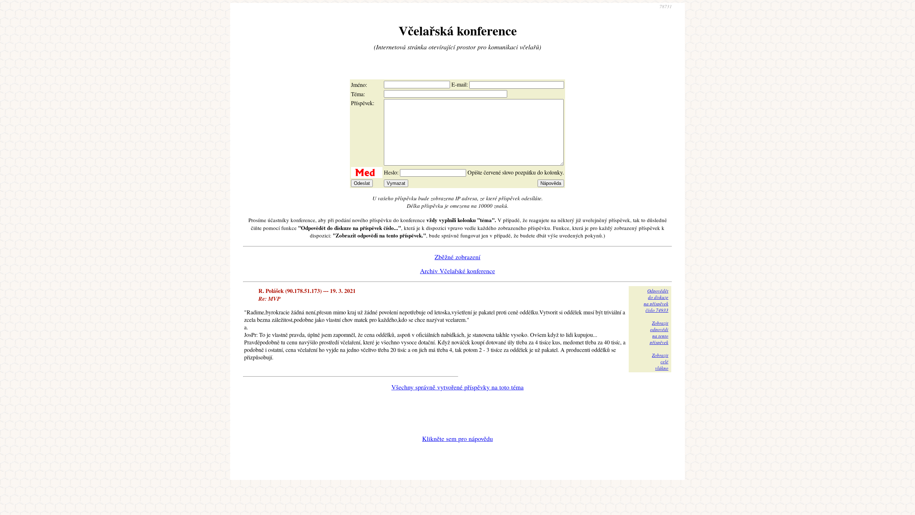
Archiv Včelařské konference (457, 270)
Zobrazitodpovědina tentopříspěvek (659, 332)
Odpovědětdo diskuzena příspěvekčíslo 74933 (656, 300)
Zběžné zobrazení (457, 256)
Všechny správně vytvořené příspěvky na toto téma (457, 387)
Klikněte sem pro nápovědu (457, 438)
